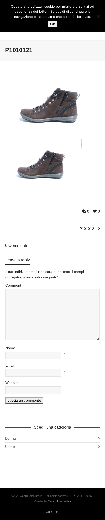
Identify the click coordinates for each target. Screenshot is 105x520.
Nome (10, 348)
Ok (52, 24)
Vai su (50, 512)
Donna (10, 438)
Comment (13, 285)
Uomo (10, 447)
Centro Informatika (59, 501)
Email (9, 365)
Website (11, 383)
